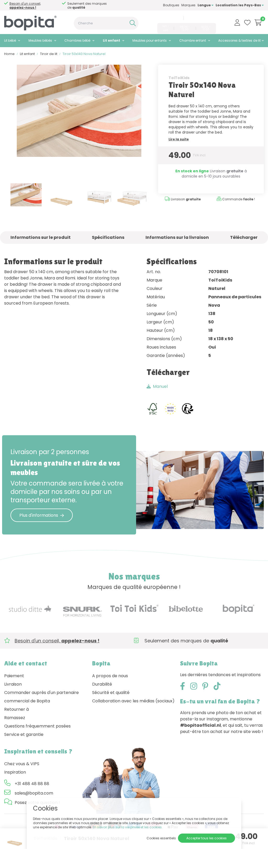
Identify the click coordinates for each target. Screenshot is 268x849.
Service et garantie (23, 734)
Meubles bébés (40, 40)
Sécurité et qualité (111, 693)
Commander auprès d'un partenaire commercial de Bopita (41, 697)
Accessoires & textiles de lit (239, 40)
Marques (188, 5)
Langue (204, 5)
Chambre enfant (192, 40)
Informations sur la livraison (177, 237)
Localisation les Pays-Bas (239, 5)
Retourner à (16, 709)
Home (9, 54)
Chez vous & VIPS (21, 764)
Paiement (14, 676)
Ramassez (14, 718)
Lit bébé (10, 40)
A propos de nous (110, 676)
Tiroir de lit (48, 54)
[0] (258, 22)
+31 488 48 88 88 (168, 18)
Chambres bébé (77, 40)
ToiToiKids (179, 77)
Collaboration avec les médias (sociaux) (133, 701)
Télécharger (244, 237)
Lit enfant (111, 40)
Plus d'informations (38, 515)
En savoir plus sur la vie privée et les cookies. (128, 827)
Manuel (160, 386)
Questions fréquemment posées (37, 726)
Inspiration (15, 772)
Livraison (13, 684)
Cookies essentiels (161, 838)
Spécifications (108, 237)
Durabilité (102, 684)
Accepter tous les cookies (206, 838)
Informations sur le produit (40, 237)
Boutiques (171, 5)
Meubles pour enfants (149, 40)
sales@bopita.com (200, 18)
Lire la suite (179, 139)
